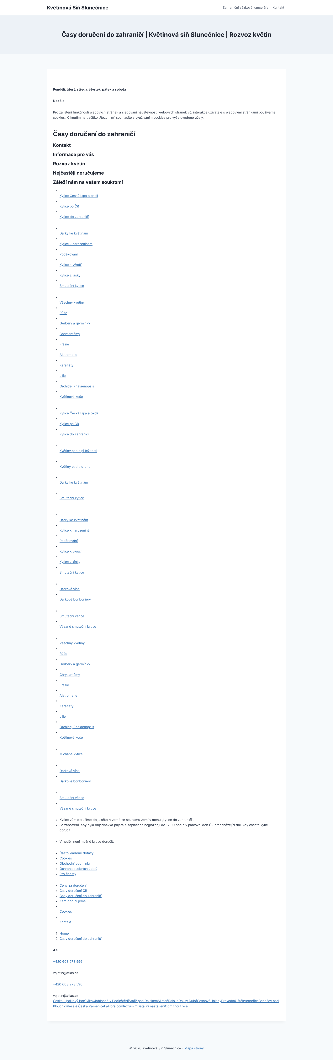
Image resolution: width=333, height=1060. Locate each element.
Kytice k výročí (71, 265)
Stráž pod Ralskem (143, 1001)
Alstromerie (68, 355)
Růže (63, 313)
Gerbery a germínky (75, 323)
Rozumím (130, 1006)
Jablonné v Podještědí (111, 1001)
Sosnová (203, 1001)
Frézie (64, 344)
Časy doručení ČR (73, 891)
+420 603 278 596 (67, 961)
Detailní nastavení (151, 1006)
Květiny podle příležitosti (78, 451)
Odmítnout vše (176, 1006)
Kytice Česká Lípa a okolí (79, 196)
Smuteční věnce (72, 616)
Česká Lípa (61, 1001)
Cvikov (89, 1001)
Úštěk (239, 1001)
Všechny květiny (72, 302)
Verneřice (251, 1001)
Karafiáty (66, 365)
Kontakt (278, 7)
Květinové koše (71, 397)
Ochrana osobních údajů (78, 869)
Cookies (66, 858)
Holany (215, 1001)
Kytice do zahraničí (74, 217)
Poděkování (69, 254)
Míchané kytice (71, 754)
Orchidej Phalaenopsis (77, 386)
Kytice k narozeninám (76, 244)
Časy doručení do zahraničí (81, 896)
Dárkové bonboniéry (75, 599)
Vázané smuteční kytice (78, 626)
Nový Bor (77, 1001)
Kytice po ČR (69, 206)
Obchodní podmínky (75, 863)
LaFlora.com (113, 1006)
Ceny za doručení (73, 885)
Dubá (193, 1001)
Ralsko (173, 1001)
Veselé (72, 1006)
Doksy (183, 1001)
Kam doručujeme (73, 901)
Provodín (228, 1001)
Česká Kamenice (91, 1006)
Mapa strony (194, 1048)
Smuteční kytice (72, 286)
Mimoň (163, 1001)
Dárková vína (70, 589)
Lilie (63, 376)
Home (64, 933)
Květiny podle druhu (75, 467)
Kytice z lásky (70, 275)
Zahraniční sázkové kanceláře (245, 7)
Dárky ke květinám (74, 233)
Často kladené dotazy (76, 853)
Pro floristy (68, 874)
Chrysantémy (70, 334)
